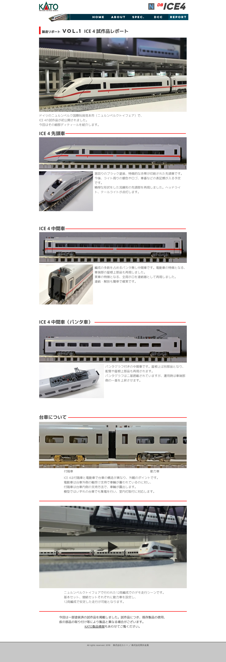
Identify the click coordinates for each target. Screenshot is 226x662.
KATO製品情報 (95, 626)
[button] (113, 584)
